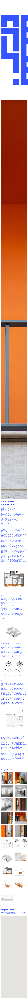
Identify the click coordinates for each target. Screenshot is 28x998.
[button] (24, 301)
